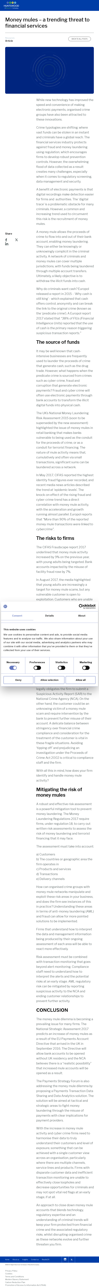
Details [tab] (49, 615)
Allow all (81, 680)
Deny (18, 680)
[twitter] (72, 1260)
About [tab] (82, 615)
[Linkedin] (65, 1259)
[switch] (37, 668)
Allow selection (49, 680)
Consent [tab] (17, 615)
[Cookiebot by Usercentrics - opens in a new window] (84, 606)
